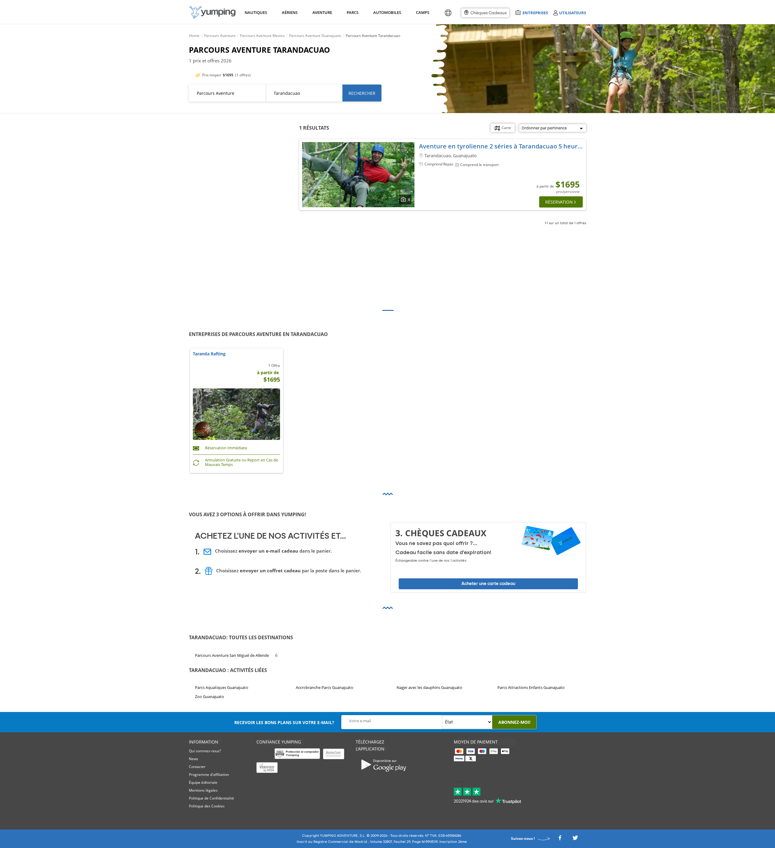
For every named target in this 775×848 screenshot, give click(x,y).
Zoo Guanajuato (209, 696)
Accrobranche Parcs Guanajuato (324, 687)
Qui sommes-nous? (205, 750)
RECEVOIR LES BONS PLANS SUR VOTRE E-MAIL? (284, 722)
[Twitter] (575, 839)
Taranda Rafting (209, 354)
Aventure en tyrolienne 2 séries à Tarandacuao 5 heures (501, 146)
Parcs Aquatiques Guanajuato (221, 687)
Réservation (559, 202)
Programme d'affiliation (209, 774)
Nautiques (255, 12)
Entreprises (535, 12)
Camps (422, 12)
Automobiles (386, 12)
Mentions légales (203, 790)
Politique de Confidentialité (211, 798)
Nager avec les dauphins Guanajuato (429, 687)
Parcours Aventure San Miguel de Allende (232, 655)
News (193, 758)
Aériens (289, 12)
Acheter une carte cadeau (488, 583)
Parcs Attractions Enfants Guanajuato (531, 687)
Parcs (352, 12)
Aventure (321, 12)
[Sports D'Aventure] (212, 12)
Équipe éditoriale (203, 782)
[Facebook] (559, 839)
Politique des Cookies (207, 806)
